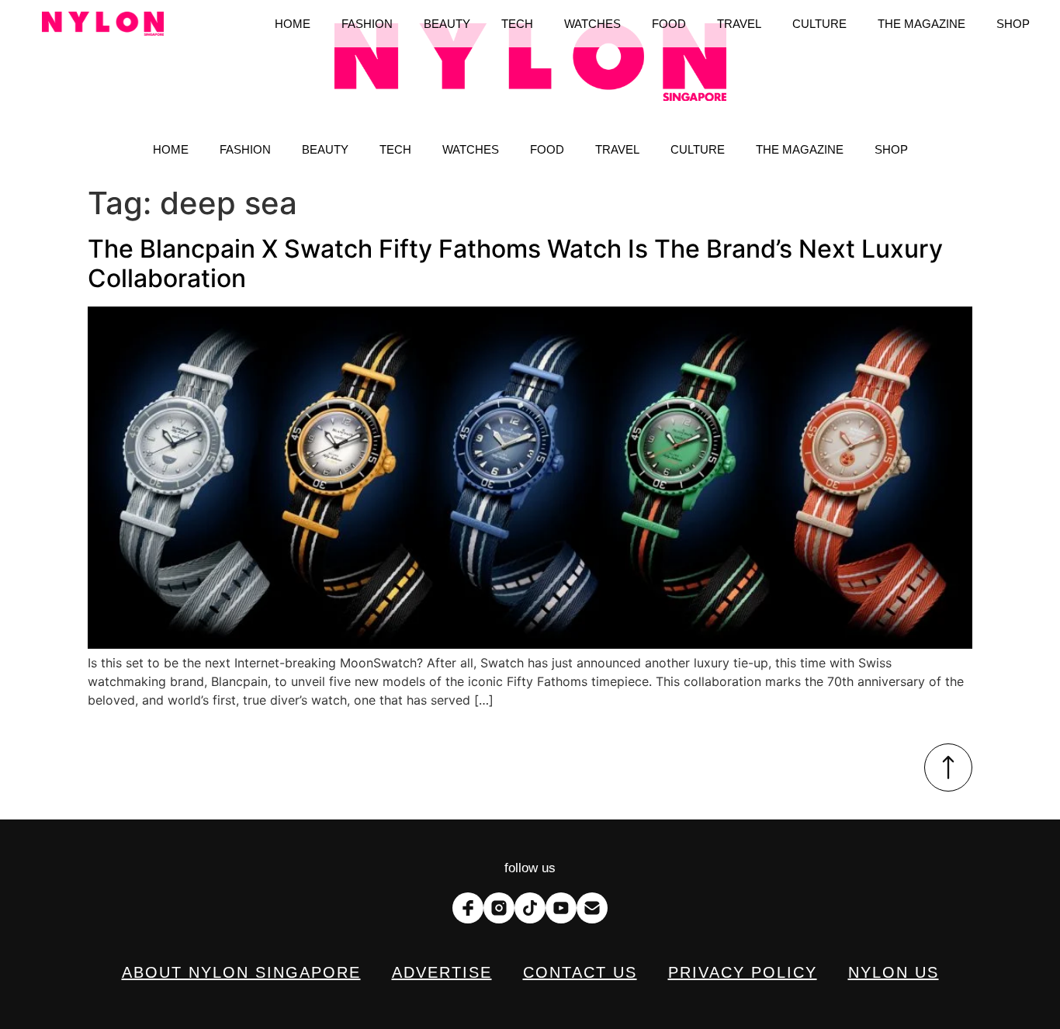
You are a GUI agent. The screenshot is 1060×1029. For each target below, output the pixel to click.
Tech (395, 149)
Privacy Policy (742, 972)
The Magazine (799, 149)
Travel (617, 149)
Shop (891, 149)
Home (171, 149)
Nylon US (893, 972)
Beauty (325, 149)
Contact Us (580, 972)
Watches (470, 149)
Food (547, 149)
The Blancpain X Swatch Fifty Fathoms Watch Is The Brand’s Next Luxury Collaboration (515, 263)
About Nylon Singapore (241, 972)
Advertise (442, 972)
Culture (697, 149)
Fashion (245, 149)
